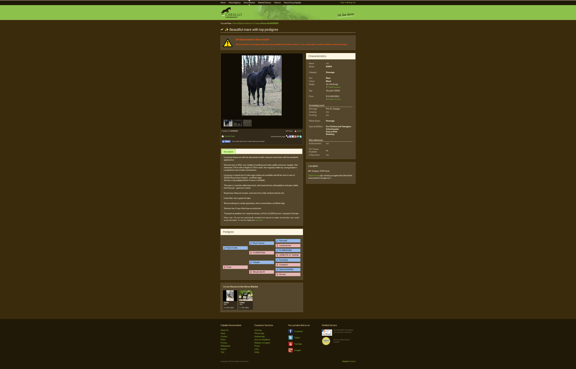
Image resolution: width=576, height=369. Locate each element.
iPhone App (259, 333)
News (223, 333)
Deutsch (352, 361)
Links (256, 349)
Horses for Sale (252, 23)
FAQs (256, 352)
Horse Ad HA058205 (269, 23)
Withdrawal (225, 346)
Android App (259, 336)
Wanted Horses (264, 3)
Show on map (314, 175)
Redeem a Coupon (262, 343)
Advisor (277, 3)
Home (223, 3)
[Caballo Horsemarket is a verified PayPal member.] (326, 345)
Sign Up (352, 2)
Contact (224, 336)
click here (259, 220)
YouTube (298, 344)
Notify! (299, 131)
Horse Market (249, 3)
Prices (257, 346)
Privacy (224, 343)
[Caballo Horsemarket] (231, 17)
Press (223, 340)
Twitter (297, 338)
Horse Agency (235, 3)
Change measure (334, 87)
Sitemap (258, 330)
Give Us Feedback (262, 340)
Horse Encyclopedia (292, 3)
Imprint (224, 349)
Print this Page (230, 136)
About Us (225, 330)
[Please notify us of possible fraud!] (295, 131)
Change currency (334, 99)
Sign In (343, 2)
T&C (223, 352)
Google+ (298, 350)
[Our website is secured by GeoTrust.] (327, 335)
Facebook (298, 331)
